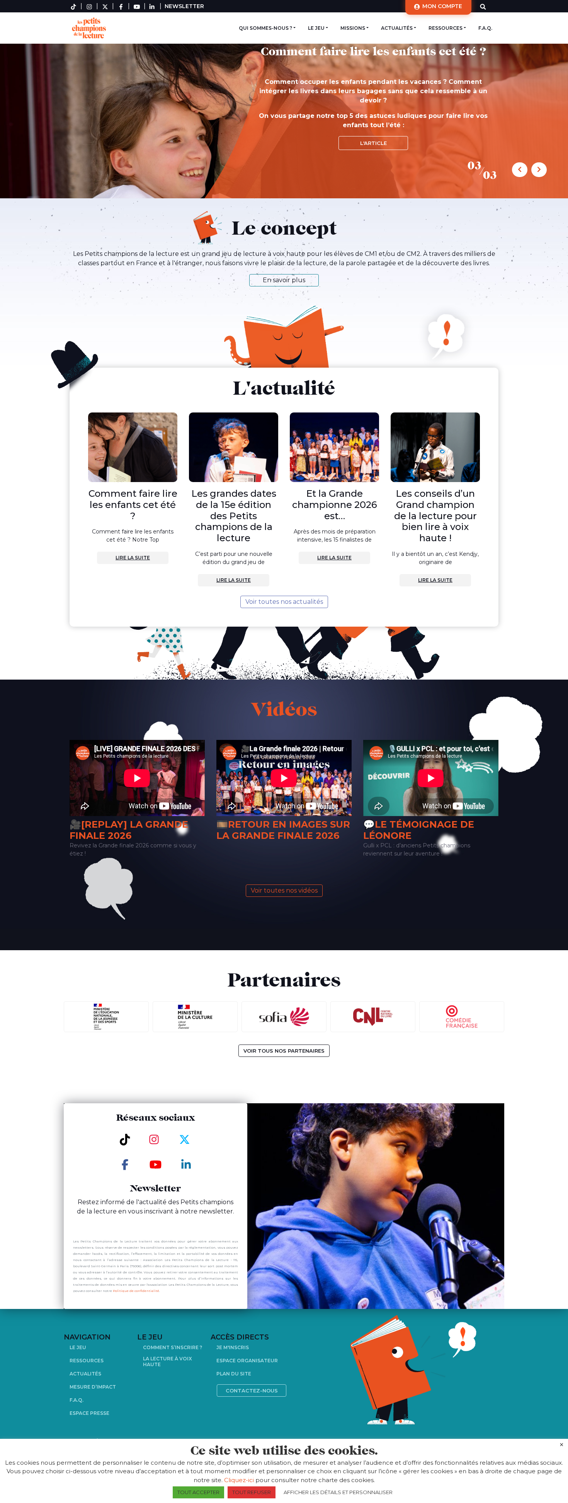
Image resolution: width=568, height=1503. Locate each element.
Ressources (446, 28)
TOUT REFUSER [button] (251, 1492)
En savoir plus (284, 280)
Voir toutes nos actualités (284, 601)
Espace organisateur (247, 1360)
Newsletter (184, 6)
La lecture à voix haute (167, 1361)
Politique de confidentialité (136, 1291)
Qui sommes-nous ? (265, 28)
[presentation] (519, 169)
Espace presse (89, 1413)
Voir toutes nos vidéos (284, 890)
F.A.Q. (485, 28)
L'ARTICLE (373, 143)
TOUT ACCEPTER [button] (198, 1492)
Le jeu (316, 28)
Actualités (397, 28)
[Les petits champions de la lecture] (88, 27)
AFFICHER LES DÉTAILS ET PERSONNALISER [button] (338, 1492)
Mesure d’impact (93, 1387)
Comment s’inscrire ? (172, 1347)
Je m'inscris (232, 1347)
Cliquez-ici (239, 1480)
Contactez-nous (252, 1390)
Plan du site (233, 1374)
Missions (352, 28)
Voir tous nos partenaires (284, 1051)
